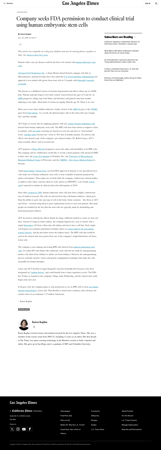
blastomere (28, 225)
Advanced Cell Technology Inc (31, 72)
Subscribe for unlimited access (20, 416)
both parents (32, 112)
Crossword (95, 411)
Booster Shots (22, 12)
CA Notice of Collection (57, 444)
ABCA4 (76, 109)
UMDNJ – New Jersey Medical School (76, 159)
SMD (20, 98)
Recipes (94, 420)
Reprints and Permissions (132, 429)
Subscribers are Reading (118, 37)
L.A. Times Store (97, 429)
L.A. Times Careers (129, 420)
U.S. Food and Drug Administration (79, 76)
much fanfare (29, 170)
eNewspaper (65, 411)
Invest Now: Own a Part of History (70, 431)
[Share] (20, 44)
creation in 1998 (35, 192)
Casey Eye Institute (41, 156)
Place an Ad (65, 420)
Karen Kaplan (26, 34)
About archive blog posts (37, 54)
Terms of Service (36, 444)
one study (36, 130)
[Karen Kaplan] (24, 325)
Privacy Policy (46, 444)
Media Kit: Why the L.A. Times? (72, 425)
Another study (30, 134)
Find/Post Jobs (66, 416)
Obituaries (95, 416)
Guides (93, 425)
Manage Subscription (130, 425)
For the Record (127, 416)
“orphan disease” (37, 272)
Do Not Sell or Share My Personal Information (78, 444)
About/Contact (127, 411)
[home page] (80, 3)
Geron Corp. (41, 170)
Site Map (13, 419)
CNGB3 (94, 109)
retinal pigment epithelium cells (81, 123)
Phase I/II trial (38, 149)
